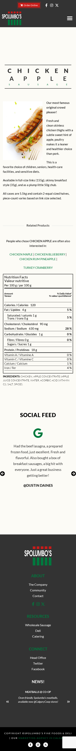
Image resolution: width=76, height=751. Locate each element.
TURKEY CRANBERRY (38, 267)
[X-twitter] (57, 5)
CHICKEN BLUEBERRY (50, 254)
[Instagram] (51, 5)
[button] (69, 18)
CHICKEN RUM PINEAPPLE (37, 259)
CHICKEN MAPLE (21, 254)
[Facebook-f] (46, 5)
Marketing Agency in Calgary (43, 738)
